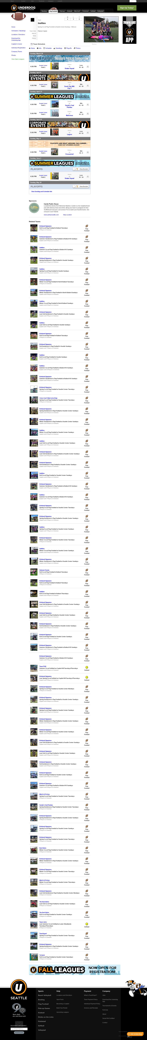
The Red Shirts (44, 902)
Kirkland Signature (45, 226)
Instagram (50, 1)
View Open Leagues (17, 59)
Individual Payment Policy (92, 1004)
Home (13, 27)
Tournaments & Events (109, 1005)
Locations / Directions (18, 34)
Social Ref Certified (108, 1018)
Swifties (42, 247)
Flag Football (43, 1004)
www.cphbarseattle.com (51, 215)
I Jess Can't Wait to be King (48, 398)
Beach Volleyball (44, 995)
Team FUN (42, 666)
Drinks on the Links (46, 1017)
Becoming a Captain (63, 1004)
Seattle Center (43, 65)
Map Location (67, 215)
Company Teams (16, 51)
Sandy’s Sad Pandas (46, 805)
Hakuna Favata (44, 570)
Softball (41, 1026)
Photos (13, 55)
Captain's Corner (16, 44)
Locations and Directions (64, 995)
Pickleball (42, 1021)
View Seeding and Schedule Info (41, 191)
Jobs (32, 1)
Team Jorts (43, 922)
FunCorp (105, 1010)
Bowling (41, 1000)
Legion (69, 134)
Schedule (48, 48)
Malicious (69, 115)
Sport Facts (60, 999)
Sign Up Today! (127, 8)
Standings (59, 48)
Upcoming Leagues (63, 1012)
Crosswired (69, 154)
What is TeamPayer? (90, 995)
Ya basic (42, 955)
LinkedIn (60, 1)
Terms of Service (123, 1031)
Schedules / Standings (18, 31)
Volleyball (42, 1030)
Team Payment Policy (91, 999)
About (12, 1)
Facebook (41, 1)
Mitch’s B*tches (44, 794)
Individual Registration (18, 48)
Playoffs (69, 48)
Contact (23, 1)
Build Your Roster (62, 1008)
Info (40, 48)
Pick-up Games (44, 1008)
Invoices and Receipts (91, 1008)
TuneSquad (43, 933)
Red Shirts (42, 848)
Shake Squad (69, 68)
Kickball (41, 1013)
